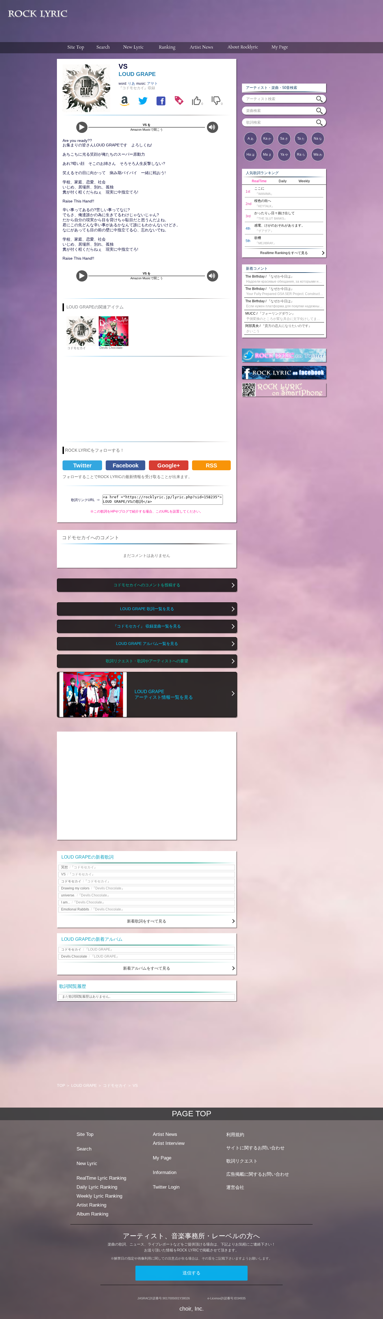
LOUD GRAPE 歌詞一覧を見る (147, 609)
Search (84, 1149)
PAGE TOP (191, 1113)
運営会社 (235, 1187)
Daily (283, 181)
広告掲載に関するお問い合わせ (257, 1174)
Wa (317, 154)
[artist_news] (201, 47)
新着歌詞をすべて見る (146, 921)
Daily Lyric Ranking (97, 1187)
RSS (211, 465)
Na (318, 138)
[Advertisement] (227, 18)
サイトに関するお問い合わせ (255, 1147)
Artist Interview (168, 1143)
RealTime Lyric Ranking (101, 1178)
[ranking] (167, 47)
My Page (162, 1158)
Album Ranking (92, 1214)
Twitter (82, 465)
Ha (250, 154)
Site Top (85, 1134)
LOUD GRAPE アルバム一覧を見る (147, 644)
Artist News (165, 1134)
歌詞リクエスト (242, 1161)
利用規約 (235, 1134)
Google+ (168, 465)
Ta (300, 138)
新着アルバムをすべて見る (146, 968)
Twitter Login (166, 1187)
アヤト (152, 83)
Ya (284, 154)
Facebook (126, 465)
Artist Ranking (91, 1205)
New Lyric (87, 1163)
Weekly (304, 181)
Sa (284, 138)
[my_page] (280, 47)
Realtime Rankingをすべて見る (284, 253)
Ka (267, 138)
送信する (191, 1272)
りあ (132, 83)
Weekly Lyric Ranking (99, 1196)
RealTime (259, 181)
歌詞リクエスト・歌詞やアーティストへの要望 (147, 661)
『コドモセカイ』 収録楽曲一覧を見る (147, 626)
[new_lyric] (133, 47)
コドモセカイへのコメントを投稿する (147, 585)
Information (164, 1172)
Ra (301, 154)
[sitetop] (75, 47)
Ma (267, 154)
